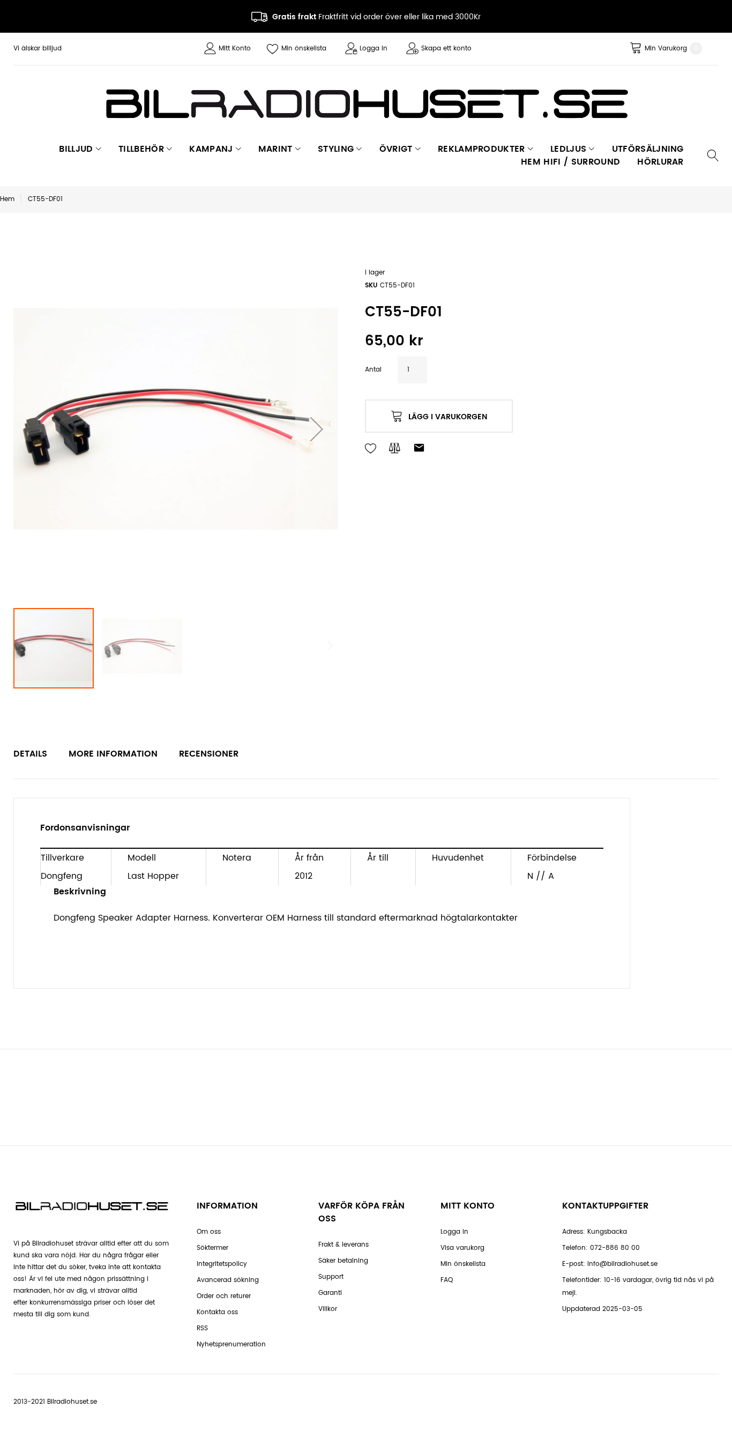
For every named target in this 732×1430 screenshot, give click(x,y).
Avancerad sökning (228, 1280)
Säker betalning (343, 1261)
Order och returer (224, 1296)
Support (330, 1277)
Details (30, 754)
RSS (202, 1328)
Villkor (327, 1309)
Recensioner (208, 754)
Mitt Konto (235, 48)
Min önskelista (303, 48)
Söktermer (212, 1248)
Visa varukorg (462, 1248)
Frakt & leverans (343, 1245)
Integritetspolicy (222, 1264)
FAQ (446, 1280)
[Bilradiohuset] (366, 103)
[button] (316, 428)
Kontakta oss (217, 1312)
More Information (113, 754)
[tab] (30, 753)
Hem (7, 199)
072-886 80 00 (615, 1248)
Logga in (373, 48)
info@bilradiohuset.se (622, 1264)
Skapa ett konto (446, 48)
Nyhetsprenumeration (231, 1344)
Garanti (330, 1293)
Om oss (209, 1232)
